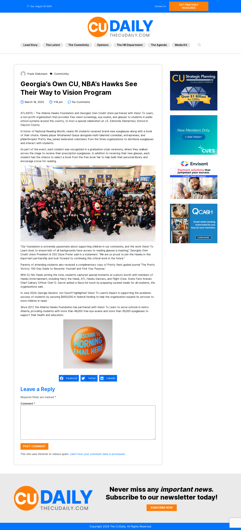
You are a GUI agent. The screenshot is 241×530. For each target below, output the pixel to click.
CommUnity (61, 73)
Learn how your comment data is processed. (97, 454)
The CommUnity (78, 45)
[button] (69, 378)
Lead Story (30, 45)
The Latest (53, 45)
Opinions (103, 45)
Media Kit (181, 45)
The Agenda (159, 45)
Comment (27, 403)
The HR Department (130, 45)
